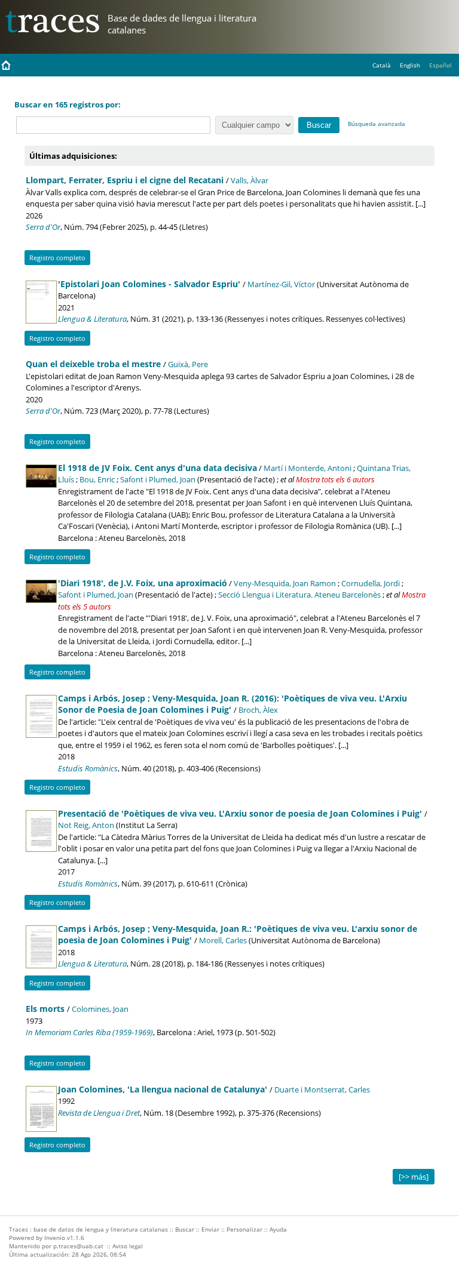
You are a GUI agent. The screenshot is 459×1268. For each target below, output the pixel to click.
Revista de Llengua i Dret (99, 1112)
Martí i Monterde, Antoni (307, 468)
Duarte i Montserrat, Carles (322, 1089)
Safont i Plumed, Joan (157, 479)
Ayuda (278, 1229)
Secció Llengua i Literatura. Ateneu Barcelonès (299, 594)
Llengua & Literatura (92, 318)
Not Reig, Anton (86, 825)
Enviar (210, 1229)
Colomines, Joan (100, 1009)
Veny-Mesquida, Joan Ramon (285, 583)
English (410, 65)
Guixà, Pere (188, 364)
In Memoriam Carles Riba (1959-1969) (89, 1032)
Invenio (54, 1237)
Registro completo (57, 257)
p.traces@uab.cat (78, 1246)
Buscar (184, 1229)
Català (381, 65)
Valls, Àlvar (249, 180)
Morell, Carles (223, 940)
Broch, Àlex (258, 709)
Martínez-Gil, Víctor (281, 284)
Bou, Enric (97, 479)
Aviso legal (127, 1246)
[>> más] (414, 1176)
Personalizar (244, 1229)
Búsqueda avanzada (376, 123)
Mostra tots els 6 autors (335, 479)
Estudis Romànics (88, 768)
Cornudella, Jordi (370, 583)
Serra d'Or (43, 226)
